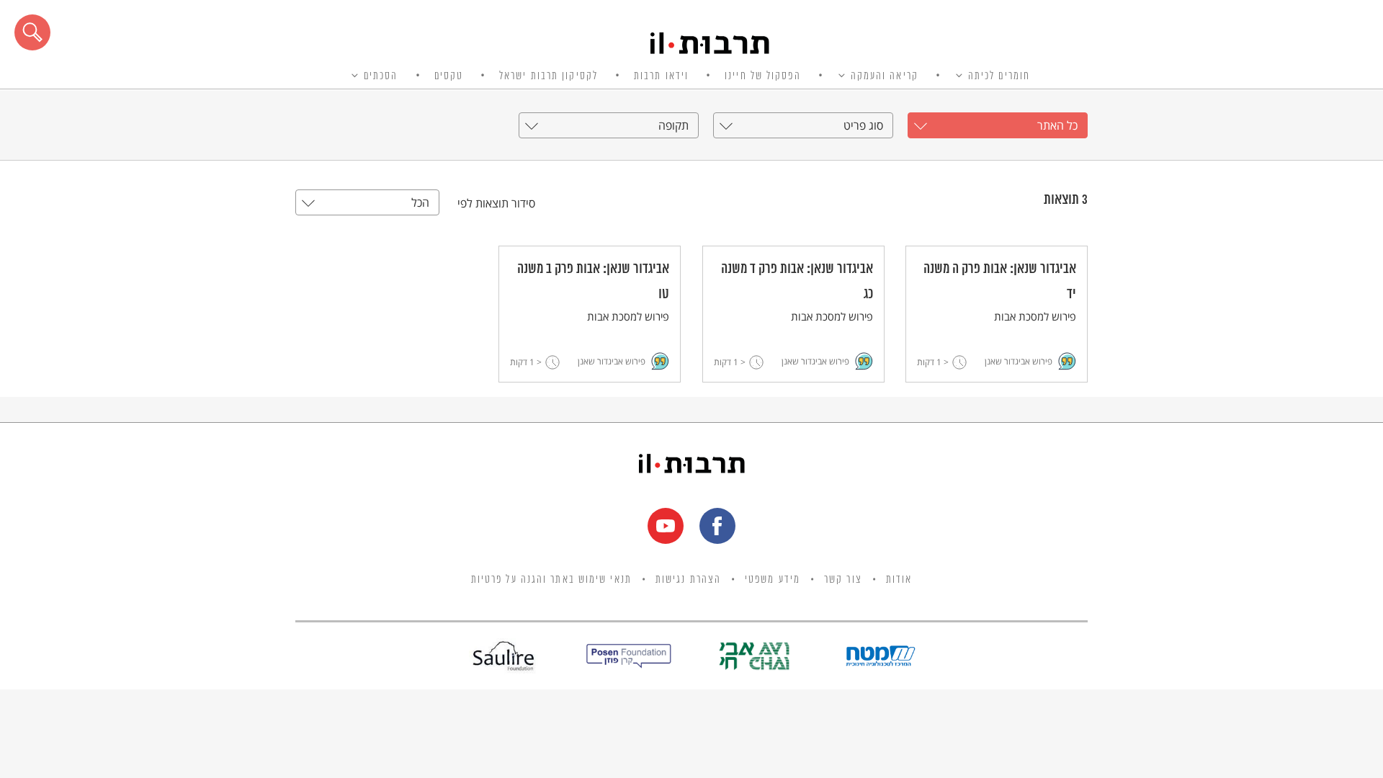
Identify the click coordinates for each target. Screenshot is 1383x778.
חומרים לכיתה (999, 76)
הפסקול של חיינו (763, 76)
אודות (899, 580)
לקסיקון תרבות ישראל (548, 76)
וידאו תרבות (661, 76)
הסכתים (381, 76)
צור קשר (843, 580)
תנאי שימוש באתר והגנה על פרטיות (551, 580)
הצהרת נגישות (688, 580)
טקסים (449, 76)
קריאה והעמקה (884, 76)
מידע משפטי (772, 580)
